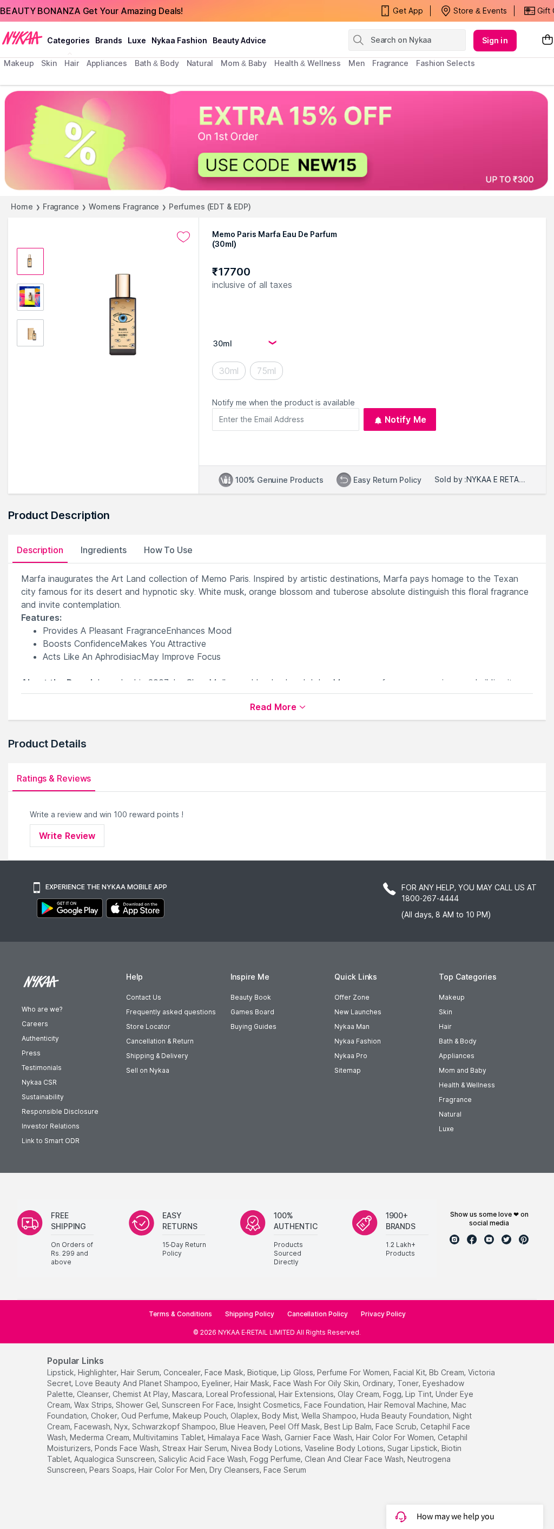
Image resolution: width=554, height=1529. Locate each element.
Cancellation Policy (317, 1314)
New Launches (357, 1012)
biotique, (263, 1372)
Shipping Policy (249, 1314)
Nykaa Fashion (179, 40)
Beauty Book (250, 997)
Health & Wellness (467, 1085)
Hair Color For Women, (396, 1437)
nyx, (122, 1426)
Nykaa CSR (39, 1082)
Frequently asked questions (171, 1012)
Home (22, 206)
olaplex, (245, 1415)
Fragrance (61, 206)
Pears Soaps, (112, 1469)
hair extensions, (307, 1394)
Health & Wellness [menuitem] (307, 63)
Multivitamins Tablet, (169, 1437)
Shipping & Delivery (157, 1056)
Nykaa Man (352, 1026)
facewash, (93, 1426)
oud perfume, (145, 1415)
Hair (445, 1026)
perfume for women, (354, 1372)
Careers (35, 1024)
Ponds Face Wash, (127, 1448)
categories (68, 40)
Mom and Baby (462, 1070)
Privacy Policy (383, 1314)
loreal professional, (241, 1394)
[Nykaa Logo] (22, 37)
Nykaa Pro (350, 1056)
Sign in (495, 40)
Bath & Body (458, 1041)
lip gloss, (298, 1372)
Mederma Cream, (100, 1437)
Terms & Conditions (180, 1314)
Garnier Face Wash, (319, 1437)
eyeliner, (217, 1383)
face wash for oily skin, (316, 1383)
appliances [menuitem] (107, 63)
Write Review (67, 835)
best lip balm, (348, 1426)
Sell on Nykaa (147, 1070)
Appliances (456, 1056)
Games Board (252, 1012)
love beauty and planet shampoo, (137, 1383)
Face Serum (284, 1469)
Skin (445, 1012)
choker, (105, 1415)
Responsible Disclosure (60, 1111)
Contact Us (143, 997)
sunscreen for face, (198, 1404)
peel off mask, (295, 1426)
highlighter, (98, 1372)
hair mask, (252, 1383)
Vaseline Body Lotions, (345, 1448)
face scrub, (396, 1426)
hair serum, (141, 1372)
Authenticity (40, 1038)
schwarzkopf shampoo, (174, 1426)
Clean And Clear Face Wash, (355, 1459)
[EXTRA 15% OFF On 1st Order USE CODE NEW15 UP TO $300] (277, 140)
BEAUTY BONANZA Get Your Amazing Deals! (91, 10)
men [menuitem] (356, 63)
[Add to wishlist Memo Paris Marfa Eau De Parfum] (183, 237)
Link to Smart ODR (51, 1141)
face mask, (225, 1372)
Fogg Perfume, (276, 1459)
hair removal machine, (408, 1404)
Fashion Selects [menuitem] (445, 63)
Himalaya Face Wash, (245, 1437)
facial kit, (410, 1372)
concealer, (182, 1372)
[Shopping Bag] (547, 40)
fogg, (393, 1394)
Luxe (446, 1129)
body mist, (280, 1415)
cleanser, (93, 1394)
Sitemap (347, 1070)
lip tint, (419, 1394)
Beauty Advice (239, 40)
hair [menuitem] (71, 63)
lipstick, (61, 1372)
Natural (450, 1114)
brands (108, 40)
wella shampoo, (329, 1415)
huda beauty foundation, (405, 1415)
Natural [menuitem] (200, 63)
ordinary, (378, 1383)
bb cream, (447, 1372)
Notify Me (405, 419)
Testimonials (42, 1068)
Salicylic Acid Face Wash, (203, 1459)
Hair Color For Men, (172, 1469)
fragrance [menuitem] (390, 63)
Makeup (452, 997)
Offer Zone (352, 997)
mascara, (188, 1394)
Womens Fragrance (124, 206)
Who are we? (42, 1009)
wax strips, (94, 1404)
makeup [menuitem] (19, 63)
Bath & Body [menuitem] (157, 63)
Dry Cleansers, (235, 1469)
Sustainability (43, 1097)
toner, (408, 1383)
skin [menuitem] (49, 63)
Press (31, 1053)
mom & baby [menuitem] (244, 63)
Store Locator (148, 1026)
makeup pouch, (200, 1415)
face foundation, (335, 1404)
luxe (137, 40)
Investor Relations (51, 1126)
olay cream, (359, 1394)
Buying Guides (253, 1026)
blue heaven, (243, 1426)
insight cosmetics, (270, 1404)
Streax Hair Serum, (195, 1448)
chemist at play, (141, 1394)
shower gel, (138, 1404)
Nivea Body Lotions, (266, 1448)
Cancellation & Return (160, 1041)
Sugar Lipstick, (413, 1448)
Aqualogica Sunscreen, (115, 1459)
